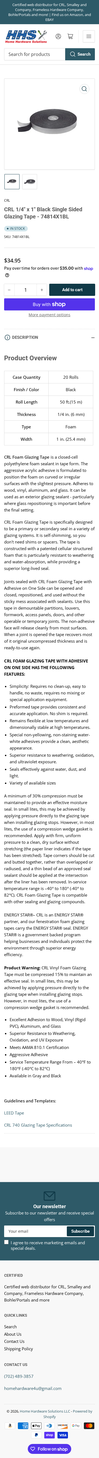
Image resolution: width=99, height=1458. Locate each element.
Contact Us (14, 1341)
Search (84, 54)
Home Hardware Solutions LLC (45, 1411)
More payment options (49, 314)
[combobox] (49, 54)
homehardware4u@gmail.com (33, 1388)
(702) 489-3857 (19, 1376)
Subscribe (80, 1231)
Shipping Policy (18, 1348)
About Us (12, 1334)
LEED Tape (14, 1113)
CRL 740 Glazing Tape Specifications (38, 1125)
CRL (7, 200)
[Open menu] (89, 36)
